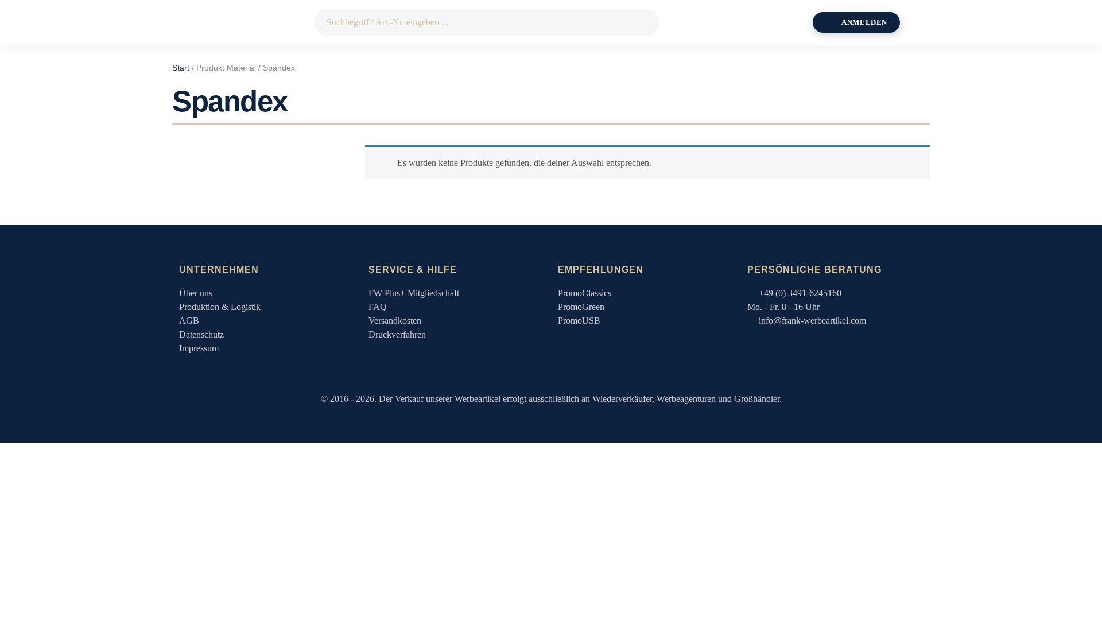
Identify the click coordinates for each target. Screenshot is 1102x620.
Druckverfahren (397, 334)
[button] (921, 22)
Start (180, 68)
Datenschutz (201, 334)
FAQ (377, 307)
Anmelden (864, 22)
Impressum (199, 348)
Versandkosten (394, 321)
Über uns (195, 293)
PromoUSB (579, 321)
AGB (189, 321)
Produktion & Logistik (220, 307)
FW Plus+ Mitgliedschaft (413, 293)
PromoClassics (584, 293)
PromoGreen (581, 307)
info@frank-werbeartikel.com (812, 321)
